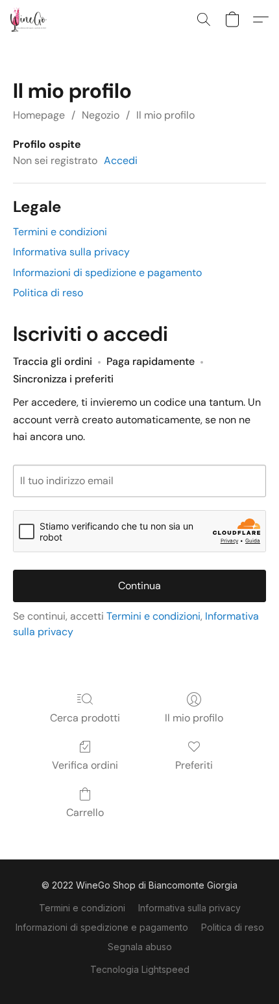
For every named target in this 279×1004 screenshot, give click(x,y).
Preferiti (194, 765)
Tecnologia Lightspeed (139, 969)
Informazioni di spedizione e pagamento (107, 272)
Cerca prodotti (85, 718)
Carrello (85, 812)
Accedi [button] (121, 160)
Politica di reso (48, 292)
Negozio (100, 115)
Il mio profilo (165, 115)
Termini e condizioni (60, 232)
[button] (29, 19)
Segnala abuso (140, 946)
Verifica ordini (85, 765)
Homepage (39, 115)
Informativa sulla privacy (71, 252)
